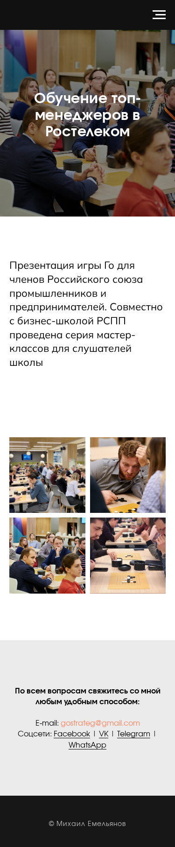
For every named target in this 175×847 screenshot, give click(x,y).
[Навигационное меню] (159, 15)
